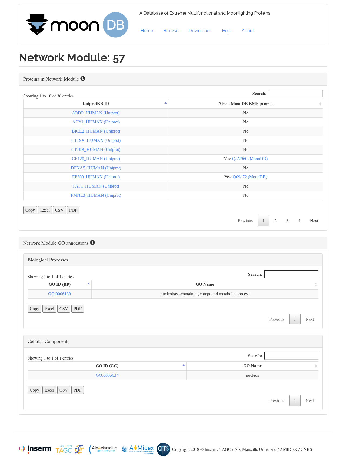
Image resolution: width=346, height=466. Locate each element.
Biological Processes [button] (48, 259)
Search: (259, 93)
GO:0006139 (59, 293)
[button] (173, 79)
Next (314, 220)
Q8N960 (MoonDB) (250, 158)
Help (226, 30)
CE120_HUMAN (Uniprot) (96, 158)
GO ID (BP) (60, 284)
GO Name (205, 284)
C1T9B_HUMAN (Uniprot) (95, 149)
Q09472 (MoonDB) (250, 177)
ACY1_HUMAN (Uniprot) (96, 122)
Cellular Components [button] (48, 341)
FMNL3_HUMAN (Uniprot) (96, 195)
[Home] (79, 25)
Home (147, 30)
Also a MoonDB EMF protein (245, 103)
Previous (245, 220)
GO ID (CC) (107, 365)
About (248, 30)
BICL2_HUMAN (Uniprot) (96, 131)
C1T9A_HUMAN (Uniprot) (96, 140)
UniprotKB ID (95, 103)
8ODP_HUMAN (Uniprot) (95, 113)
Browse (170, 30)
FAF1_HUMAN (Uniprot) (96, 186)
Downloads (200, 30)
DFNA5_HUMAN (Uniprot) (96, 168)
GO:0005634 (107, 375)
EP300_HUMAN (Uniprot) (96, 177)
